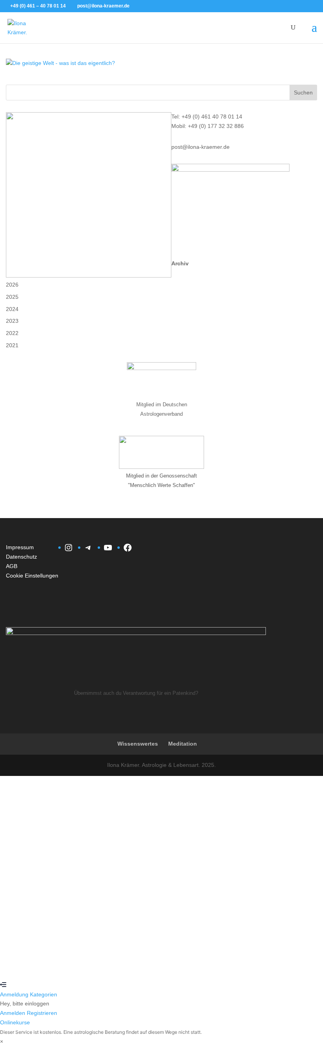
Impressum (20, 547)
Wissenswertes (137, 744)
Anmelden (76, 966)
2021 (12, 345)
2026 (12, 284)
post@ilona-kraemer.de (200, 147)
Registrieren (47, 966)
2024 (12, 309)
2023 (12, 321)
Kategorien (43, 994)
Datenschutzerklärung (268, 879)
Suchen (303, 92)
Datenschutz (21, 557)
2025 (12, 297)
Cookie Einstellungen (32, 575)
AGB (11, 566)
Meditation (182, 744)
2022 (12, 333)
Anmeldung (15, 994)
